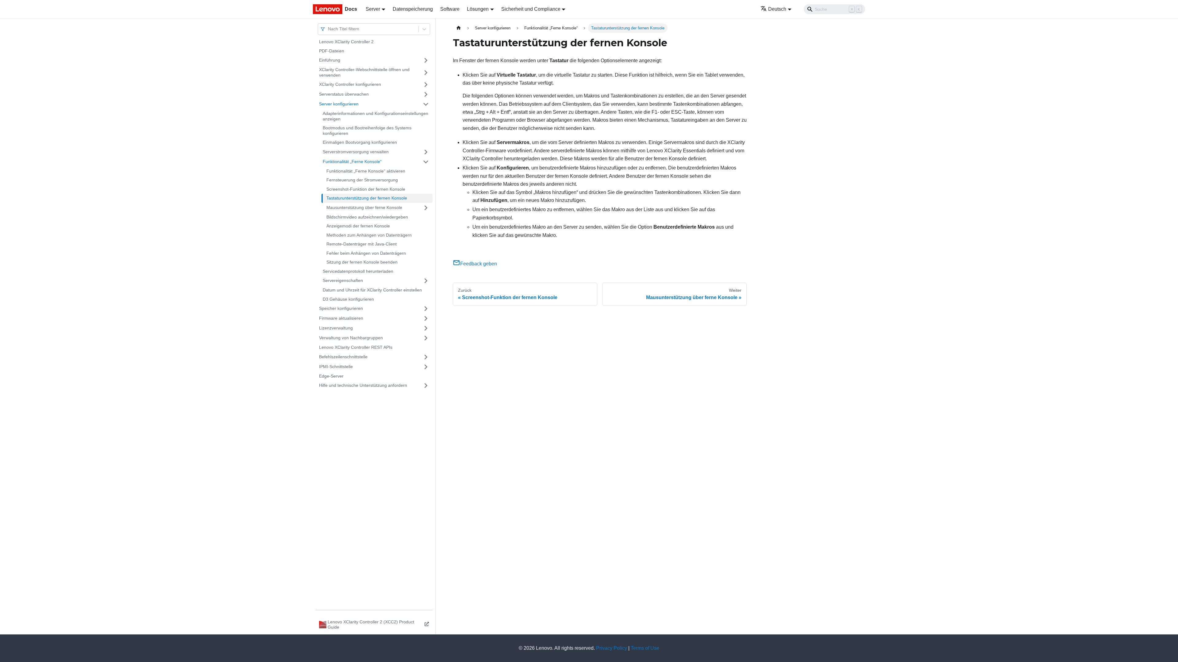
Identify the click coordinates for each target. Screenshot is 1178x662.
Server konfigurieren (339, 103)
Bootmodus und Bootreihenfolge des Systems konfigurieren (367, 130)
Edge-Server (331, 376)
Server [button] (373, 9)
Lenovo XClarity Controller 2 (346, 41)
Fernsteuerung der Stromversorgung (362, 179)
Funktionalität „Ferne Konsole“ (352, 161)
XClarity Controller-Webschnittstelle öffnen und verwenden (364, 72)
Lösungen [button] (478, 9)
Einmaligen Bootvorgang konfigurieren (360, 142)
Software (450, 9)
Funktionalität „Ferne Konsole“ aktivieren (365, 171)
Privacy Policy (611, 648)
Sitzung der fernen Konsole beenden (362, 262)
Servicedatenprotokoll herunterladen (358, 271)
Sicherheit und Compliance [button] (530, 9)
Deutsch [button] (777, 9)
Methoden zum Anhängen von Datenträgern (369, 235)
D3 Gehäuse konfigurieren (348, 299)
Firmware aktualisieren (341, 318)
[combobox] (328, 28)
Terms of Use (645, 648)
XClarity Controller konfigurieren (350, 84)
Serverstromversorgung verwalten (356, 151)
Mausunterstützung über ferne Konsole (364, 207)
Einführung (329, 60)
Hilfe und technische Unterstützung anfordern (363, 385)
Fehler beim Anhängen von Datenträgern (366, 253)
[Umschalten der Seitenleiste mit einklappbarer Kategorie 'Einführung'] (426, 60)
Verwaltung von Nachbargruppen (351, 337)
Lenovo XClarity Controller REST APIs (355, 347)
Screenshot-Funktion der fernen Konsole (365, 189)
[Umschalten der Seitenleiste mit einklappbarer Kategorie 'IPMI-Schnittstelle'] (426, 367)
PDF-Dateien (331, 50)
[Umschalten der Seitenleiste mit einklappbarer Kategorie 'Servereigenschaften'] (426, 281)
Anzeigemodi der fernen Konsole (358, 225)
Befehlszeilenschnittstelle (343, 356)
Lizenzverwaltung (336, 327)
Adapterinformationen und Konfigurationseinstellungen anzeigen (375, 116)
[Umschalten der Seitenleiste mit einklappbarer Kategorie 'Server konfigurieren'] (426, 104)
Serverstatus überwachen (344, 94)
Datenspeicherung (413, 9)
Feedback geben (478, 263)
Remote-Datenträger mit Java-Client (361, 244)
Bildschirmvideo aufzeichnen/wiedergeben (367, 217)
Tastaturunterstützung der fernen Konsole (366, 198)
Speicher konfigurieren (341, 308)
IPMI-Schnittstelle (336, 366)
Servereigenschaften (343, 280)
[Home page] (458, 28)
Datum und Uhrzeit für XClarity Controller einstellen (372, 289)
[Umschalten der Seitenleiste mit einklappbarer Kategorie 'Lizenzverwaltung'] (426, 328)
